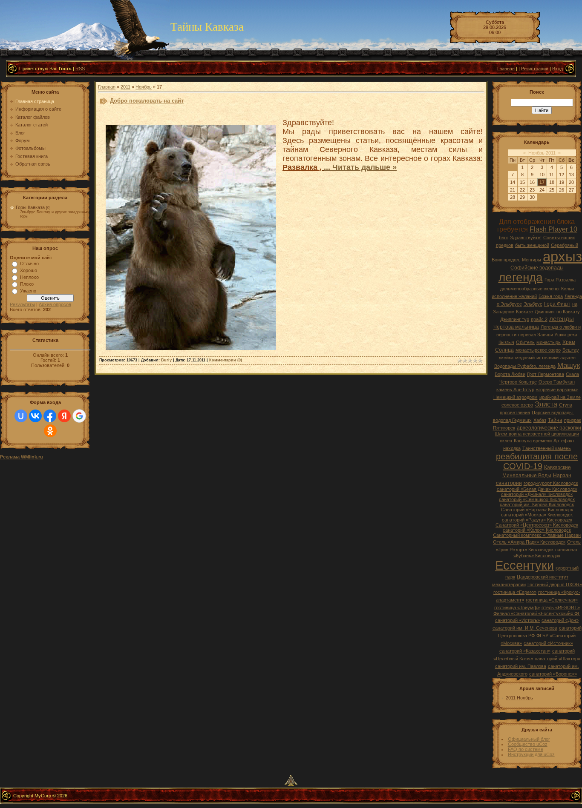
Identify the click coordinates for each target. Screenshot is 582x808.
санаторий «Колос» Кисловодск (537, 530)
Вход (557, 68)
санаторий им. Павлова (520, 666)
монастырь (548, 342)
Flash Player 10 (553, 229)
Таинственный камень (546, 448)
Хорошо (28, 270)
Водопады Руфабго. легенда (525, 366)
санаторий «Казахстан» (524, 650)
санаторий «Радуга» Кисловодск (537, 519)
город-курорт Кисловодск (551, 483)
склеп (506, 440)
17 (542, 182)
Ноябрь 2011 (542, 152)
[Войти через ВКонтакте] (35, 416)
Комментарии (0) (225, 360)
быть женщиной (532, 245)
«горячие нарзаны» (557, 389)
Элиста (546, 404)
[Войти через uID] (20, 416)
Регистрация (534, 68)
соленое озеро (517, 404)
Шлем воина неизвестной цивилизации (537, 433)
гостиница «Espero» (514, 592)
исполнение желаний (514, 296)
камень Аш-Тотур (515, 389)
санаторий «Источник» (548, 643)
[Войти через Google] (79, 416)
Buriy (166, 360)
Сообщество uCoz (527, 744)
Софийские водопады (537, 268)
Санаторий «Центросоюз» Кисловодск (537, 524)
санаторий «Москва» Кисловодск (537, 514)
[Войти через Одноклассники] (50, 430)
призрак (572, 420)
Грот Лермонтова (545, 374)
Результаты (22, 304)
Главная (506, 68)
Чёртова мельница (516, 327)
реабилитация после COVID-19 (537, 461)
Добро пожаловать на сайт (147, 100)
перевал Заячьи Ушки (542, 334)
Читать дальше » (364, 167)
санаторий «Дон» (560, 620)
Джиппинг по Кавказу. (558, 311)
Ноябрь (143, 86)
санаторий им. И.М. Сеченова (525, 627)
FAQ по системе (525, 749)
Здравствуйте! (526, 237)
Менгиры (531, 259)
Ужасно (28, 290)
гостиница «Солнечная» (552, 599)
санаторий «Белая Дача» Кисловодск (537, 489)
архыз (562, 256)
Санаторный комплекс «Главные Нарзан (537, 535)
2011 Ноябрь (519, 697)
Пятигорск (504, 427)
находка (512, 448)
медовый (525, 357)
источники (547, 357)
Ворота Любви (510, 374)
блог (503, 237)
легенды (561, 318)
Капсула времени (533, 440)
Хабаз (539, 420)
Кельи (567, 288)
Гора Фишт (557, 304)
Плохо (27, 284)
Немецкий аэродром (515, 397)
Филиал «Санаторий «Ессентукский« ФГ (536, 613)
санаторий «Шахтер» (557, 658)
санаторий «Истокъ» (517, 620)
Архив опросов (55, 304)
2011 (125, 86)
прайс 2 (539, 319)
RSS (80, 68)
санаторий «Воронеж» (553, 673)
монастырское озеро (538, 349)
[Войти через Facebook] (49, 416)
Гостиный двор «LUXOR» (554, 584)
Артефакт (563, 440)
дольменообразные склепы (529, 288)
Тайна (555, 420)
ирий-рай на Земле (560, 397)
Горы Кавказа (30, 207)
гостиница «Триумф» (517, 607)
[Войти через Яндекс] (64, 416)
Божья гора (551, 296)
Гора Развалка (560, 279)
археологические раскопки (549, 428)
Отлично (29, 263)
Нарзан (562, 475)
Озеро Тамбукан (557, 381)
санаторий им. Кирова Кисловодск (537, 504)
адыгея (568, 357)
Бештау (570, 349)
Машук (568, 365)
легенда (520, 277)
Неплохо (29, 277)
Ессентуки (524, 565)
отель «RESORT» (561, 607)
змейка (505, 357)
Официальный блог (529, 739)
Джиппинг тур (514, 319)
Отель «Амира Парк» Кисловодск (529, 541)
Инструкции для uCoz (531, 754)
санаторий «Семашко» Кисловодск (537, 499)
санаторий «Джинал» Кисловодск (537, 494)
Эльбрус (533, 304)
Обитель (525, 342)
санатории (509, 483)
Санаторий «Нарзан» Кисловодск (537, 509)
